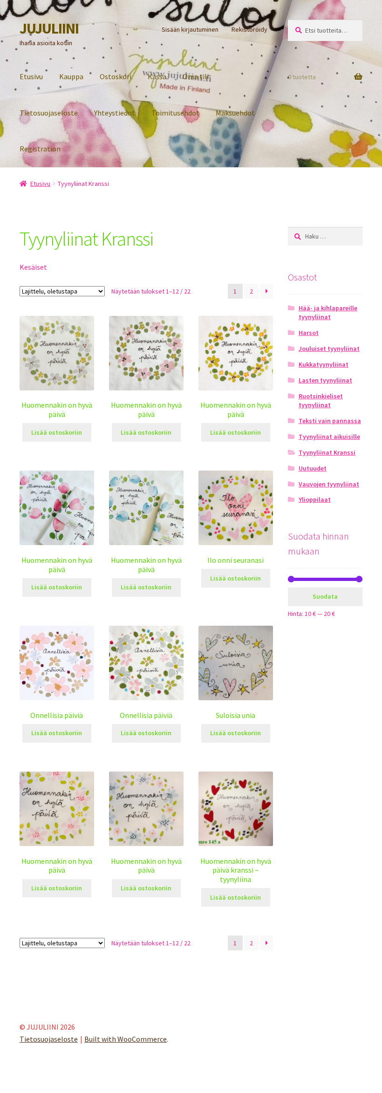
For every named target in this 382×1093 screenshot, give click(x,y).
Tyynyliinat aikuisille (329, 436)
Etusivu (31, 76)
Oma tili (196, 76)
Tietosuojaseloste (49, 112)
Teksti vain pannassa (330, 421)
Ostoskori (115, 76)
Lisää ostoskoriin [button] (56, 432)
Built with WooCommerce (125, 1039)
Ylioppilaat (315, 499)
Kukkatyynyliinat (323, 364)
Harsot (309, 332)
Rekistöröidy (249, 29)
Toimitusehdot (175, 112)
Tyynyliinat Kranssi (327, 452)
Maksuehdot (235, 112)
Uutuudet (313, 468)
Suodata (325, 596)
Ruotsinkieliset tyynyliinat (321, 401)
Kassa (157, 76)
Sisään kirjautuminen (190, 29)
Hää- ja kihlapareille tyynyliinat (328, 312)
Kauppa (71, 76)
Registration (40, 148)
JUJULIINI (49, 28)
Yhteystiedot (114, 112)
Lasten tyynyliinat (325, 380)
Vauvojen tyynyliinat (329, 484)
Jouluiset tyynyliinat (329, 348)
